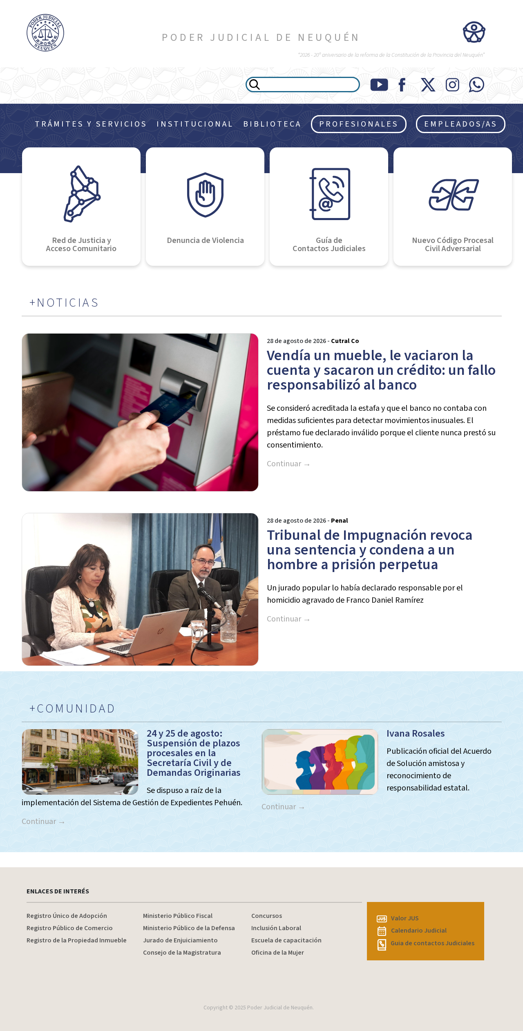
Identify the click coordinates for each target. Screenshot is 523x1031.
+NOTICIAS (64, 303)
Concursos (266, 915)
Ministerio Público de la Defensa (189, 928)
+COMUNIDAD (72, 709)
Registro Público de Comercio (70, 928)
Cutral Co (345, 340)
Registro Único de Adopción (67, 915)
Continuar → (289, 464)
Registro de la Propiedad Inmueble (77, 940)
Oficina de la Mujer (277, 952)
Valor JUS (405, 918)
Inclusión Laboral (276, 928)
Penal (339, 520)
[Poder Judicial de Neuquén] (43, 32)
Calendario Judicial (419, 930)
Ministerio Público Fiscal (177, 915)
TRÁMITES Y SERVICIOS (91, 124)
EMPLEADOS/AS (460, 124)
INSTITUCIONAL (195, 124)
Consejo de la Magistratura (182, 952)
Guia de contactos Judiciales (432, 943)
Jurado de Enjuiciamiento (180, 940)
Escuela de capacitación (286, 940)
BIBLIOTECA (272, 124)
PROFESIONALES (358, 124)
